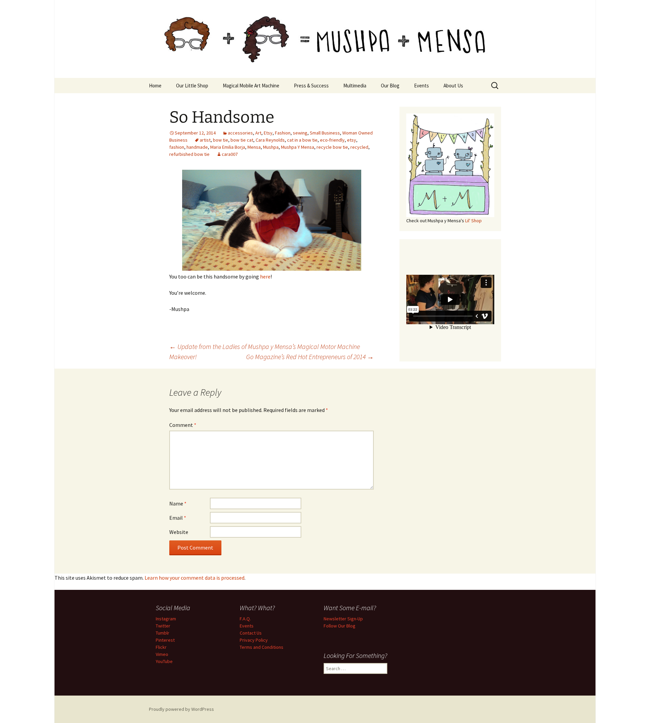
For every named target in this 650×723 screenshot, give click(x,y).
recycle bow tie (332, 147)
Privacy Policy (254, 640)
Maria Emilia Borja (227, 147)
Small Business (325, 133)
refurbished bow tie (189, 154)
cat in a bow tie (302, 140)
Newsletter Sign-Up (343, 619)
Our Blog (390, 85)
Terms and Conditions (261, 647)
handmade (197, 147)
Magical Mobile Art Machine (251, 85)
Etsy (268, 133)
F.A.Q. (245, 619)
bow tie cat (242, 140)
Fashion (282, 133)
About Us (453, 85)
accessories (240, 133)
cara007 (230, 154)
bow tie (220, 140)
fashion (176, 147)
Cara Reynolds (270, 140)
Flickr (161, 647)
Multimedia (354, 85)
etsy (351, 140)
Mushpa (271, 147)
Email (177, 517)
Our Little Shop (192, 85)
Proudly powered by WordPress (181, 709)
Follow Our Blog (339, 626)
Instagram (166, 619)
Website (178, 532)
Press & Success (311, 85)
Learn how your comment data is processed (194, 577)
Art (258, 133)
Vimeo (162, 654)
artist (205, 140)
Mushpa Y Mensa (297, 147)
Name (178, 503)
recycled (359, 147)
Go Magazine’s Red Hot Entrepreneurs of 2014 (310, 356)
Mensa (254, 147)
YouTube (164, 661)
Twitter (163, 626)
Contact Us (251, 633)
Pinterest (165, 640)
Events (421, 85)
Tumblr (162, 633)
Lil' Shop (473, 221)
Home (155, 85)
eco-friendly (332, 140)
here (265, 276)
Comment (182, 424)
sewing (300, 133)
